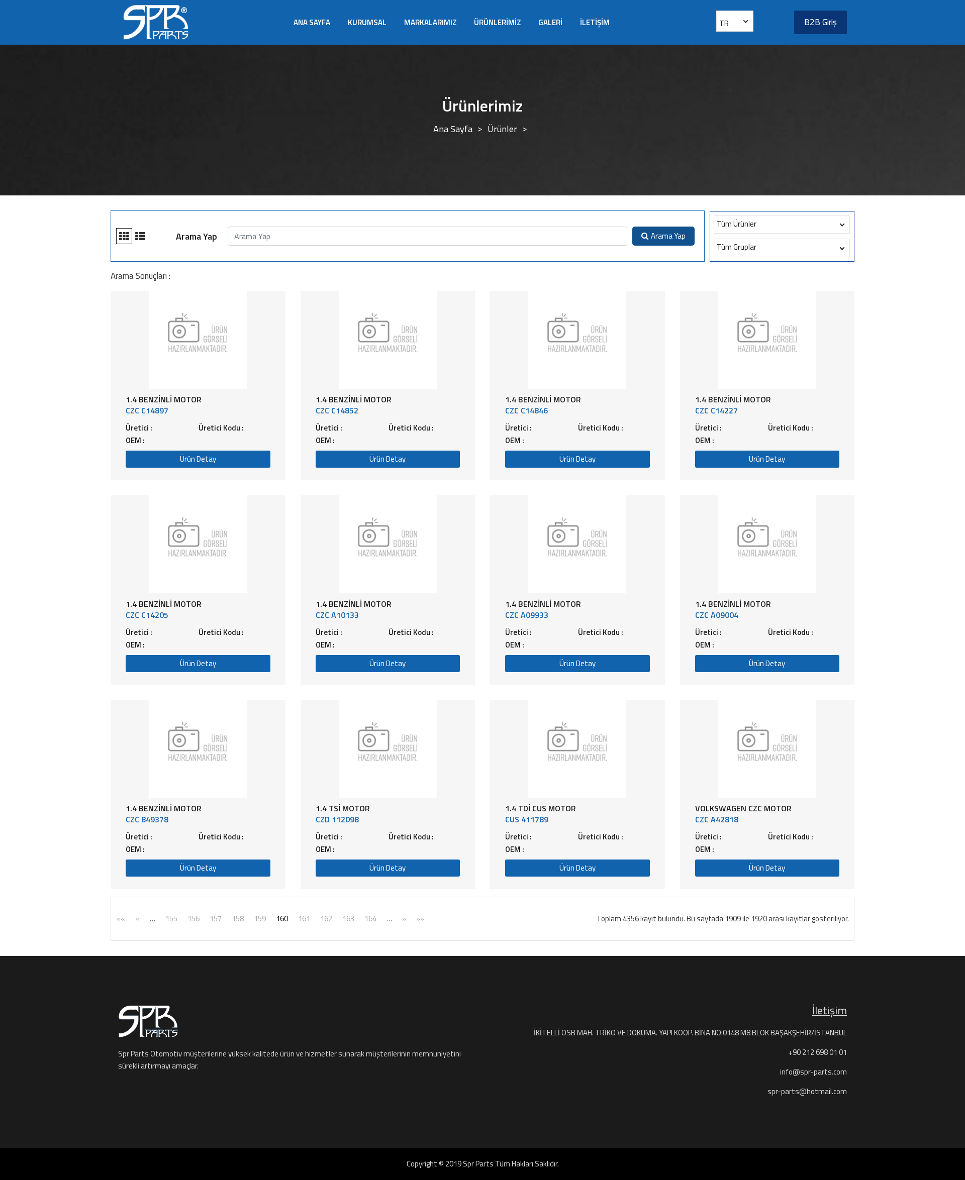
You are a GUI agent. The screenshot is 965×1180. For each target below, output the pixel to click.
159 (260, 918)
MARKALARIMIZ (430, 22)
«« (120, 918)
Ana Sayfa (452, 129)
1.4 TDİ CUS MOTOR (540, 808)
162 (326, 918)
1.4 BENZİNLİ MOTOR (164, 399)
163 (348, 918)
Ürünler (502, 129)
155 (171, 918)
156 (193, 918)
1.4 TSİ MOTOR (343, 808)
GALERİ (550, 22)
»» (420, 918)
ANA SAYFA (312, 22)
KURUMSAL (367, 22)
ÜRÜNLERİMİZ (497, 22)
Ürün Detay (198, 459)
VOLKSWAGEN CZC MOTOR (743, 808)
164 (370, 918)
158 (238, 918)
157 (216, 918)
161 (304, 918)
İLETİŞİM (595, 22)
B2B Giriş (820, 22)
